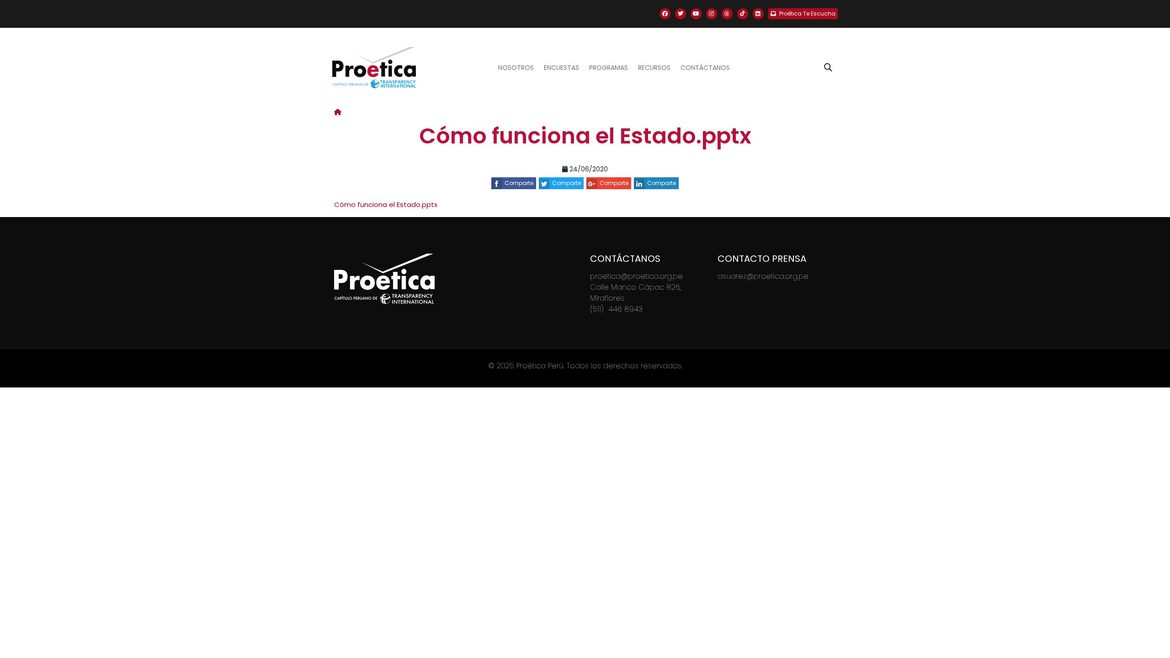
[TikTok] (742, 13)
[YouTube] (696, 13)
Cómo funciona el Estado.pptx (385, 204)
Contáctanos (705, 67)
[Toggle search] (828, 67)
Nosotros (516, 67)
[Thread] (727, 13)
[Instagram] (711, 13)
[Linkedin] (758, 13)
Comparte (519, 183)
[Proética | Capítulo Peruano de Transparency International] (374, 67)
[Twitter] (680, 13)
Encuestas (561, 67)
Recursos (654, 67)
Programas (608, 67)
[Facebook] (664, 13)
